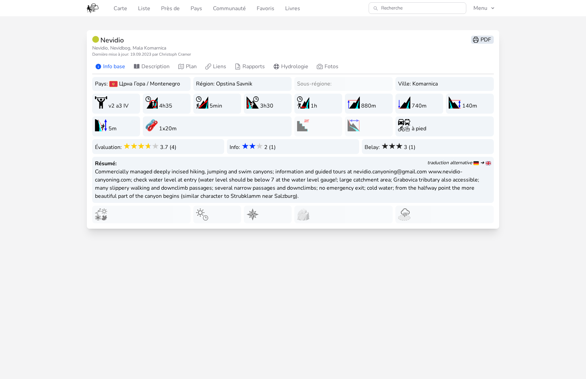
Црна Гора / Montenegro (149, 84)
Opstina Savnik (234, 84)
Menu (480, 8)
